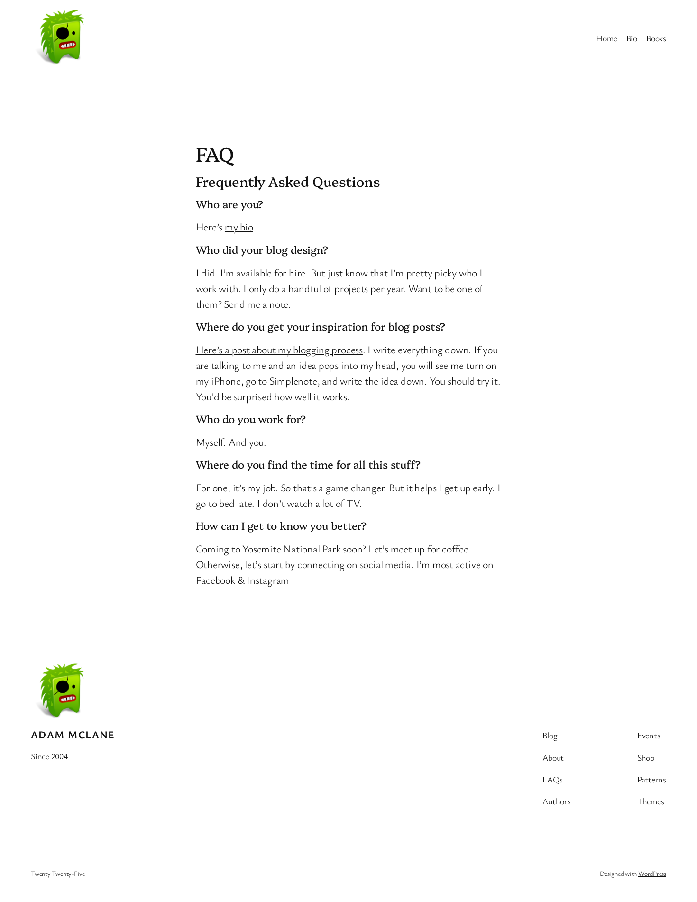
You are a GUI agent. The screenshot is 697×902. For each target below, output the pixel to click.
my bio (239, 226)
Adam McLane (73, 734)
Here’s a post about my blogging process (279, 349)
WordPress (652, 873)
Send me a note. (257, 304)
